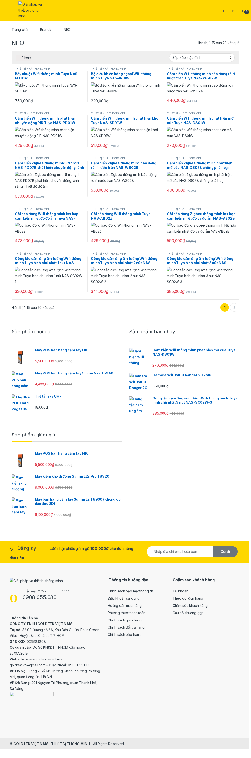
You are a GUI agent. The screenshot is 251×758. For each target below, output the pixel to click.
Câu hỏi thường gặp (188, 613)
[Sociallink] (12, 718)
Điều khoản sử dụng (123, 598)
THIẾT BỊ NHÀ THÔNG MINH (33, 68)
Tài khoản (180, 591)
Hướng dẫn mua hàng (124, 605)
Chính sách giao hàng (125, 620)
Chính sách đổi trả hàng (126, 627)
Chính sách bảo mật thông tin (130, 591)
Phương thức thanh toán (126, 613)
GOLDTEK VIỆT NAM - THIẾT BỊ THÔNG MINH (51, 744)
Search (224, 10)
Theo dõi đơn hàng (188, 598)
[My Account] (234, 10)
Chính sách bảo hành (124, 635)
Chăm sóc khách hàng (190, 605)
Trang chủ (20, 29)
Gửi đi (225, 551)
